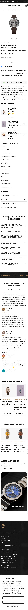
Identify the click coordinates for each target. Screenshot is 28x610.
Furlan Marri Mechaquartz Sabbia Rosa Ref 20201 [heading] (7, 404)
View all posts (8, 468)
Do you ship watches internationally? (9, 264)
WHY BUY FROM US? (8, 207)
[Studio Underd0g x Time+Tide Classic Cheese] (7, 434)
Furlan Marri (6, 399)
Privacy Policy (17, 593)
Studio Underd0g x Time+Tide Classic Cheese (6, 446)
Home (2, 10)
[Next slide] (26, 399)
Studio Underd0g (6, 441)
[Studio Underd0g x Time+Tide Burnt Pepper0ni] (20, 434)
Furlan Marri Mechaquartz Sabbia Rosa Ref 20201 (13, 109)
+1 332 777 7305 (5, 565)
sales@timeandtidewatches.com (9, 567)
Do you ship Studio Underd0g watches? (9, 242)
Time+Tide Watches (20, 399)
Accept (13, 598)
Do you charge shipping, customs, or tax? (10, 248)
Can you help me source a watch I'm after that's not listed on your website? (12, 236)
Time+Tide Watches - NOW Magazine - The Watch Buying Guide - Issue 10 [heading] (20, 404)
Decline (13, 602)
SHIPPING (4, 191)
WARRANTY (5, 199)
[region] (14, 399)
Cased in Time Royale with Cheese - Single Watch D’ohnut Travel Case (13, 133)
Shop (6, 10)
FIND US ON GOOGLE (9, 545)
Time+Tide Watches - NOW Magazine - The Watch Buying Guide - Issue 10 (13, 123)
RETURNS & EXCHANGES (9, 195)
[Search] (23, 5)
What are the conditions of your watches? (12, 258)
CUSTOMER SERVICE (8, 203)
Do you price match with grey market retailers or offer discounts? (11, 226)
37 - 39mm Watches (13, 10)
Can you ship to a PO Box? (11, 231)
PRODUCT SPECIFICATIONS (10, 143)
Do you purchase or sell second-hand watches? (11, 253)
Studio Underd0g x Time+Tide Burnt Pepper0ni (20, 446)
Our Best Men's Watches (13, 507)
